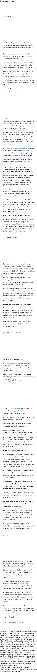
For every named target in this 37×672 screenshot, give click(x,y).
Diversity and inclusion (7, 663)
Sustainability (27, 663)
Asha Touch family (13, 408)
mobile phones (7, 626)
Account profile (9, 637)
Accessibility (19, 663)
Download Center (19, 637)
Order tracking (15, 639)
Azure (26, 654)
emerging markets (12, 622)
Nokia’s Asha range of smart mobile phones (16, 148)
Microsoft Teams (25, 652)
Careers (25, 660)
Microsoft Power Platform (11, 652)
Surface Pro (3, 631)
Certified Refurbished (28, 639)
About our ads (15, 671)
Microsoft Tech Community (12, 658)
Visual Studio (18, 660)
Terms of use (20, 669)
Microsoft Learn (12, 656)
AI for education (19, 648)
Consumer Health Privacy (8, 667)
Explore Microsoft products (17, 635)
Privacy (2, 669)
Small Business (19, 654)
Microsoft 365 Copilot (7, 654)
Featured (21, 622)
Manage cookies (10, 669)
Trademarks (28, 669)
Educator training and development (16, 647)
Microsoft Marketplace (29, 658)
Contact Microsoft (28, 667)
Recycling (7, 671)
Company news (12, 662)
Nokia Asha (15, 626)
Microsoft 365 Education (15, 645)
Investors (33, 662)
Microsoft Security (14, 650)
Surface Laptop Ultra (25, 631)
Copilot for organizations (21, 633)
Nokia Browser (9, 363)
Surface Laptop (13, 631)
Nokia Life (21, 561)
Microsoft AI (4, 650)
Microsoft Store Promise (8, 641)
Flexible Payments (22, 641)
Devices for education (14, 643)
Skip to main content (7, 1)
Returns (8, 639)
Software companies (6, 660)
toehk (12, 617)
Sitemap (19, 667)
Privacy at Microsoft (23, 662)
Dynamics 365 (25, 650)
